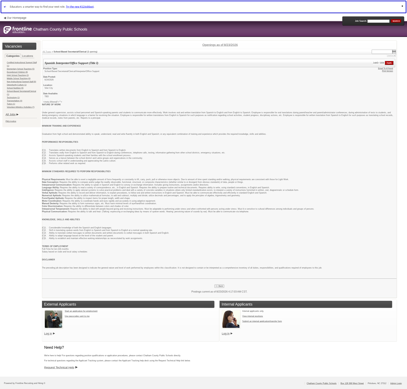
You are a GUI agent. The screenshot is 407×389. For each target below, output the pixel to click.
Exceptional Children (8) (17, 72)
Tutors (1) (11, 104)
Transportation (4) (14, 101)
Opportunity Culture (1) (17, 85)
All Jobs (11, 114)
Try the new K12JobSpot (80, 6)
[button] (403, 7)
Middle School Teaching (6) (19, 78)
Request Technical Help (59, 367)
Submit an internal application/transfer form (262, 321)
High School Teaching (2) (18, 75)
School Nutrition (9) (15, 88)
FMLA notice (11, 121)
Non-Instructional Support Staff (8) (21, 82)
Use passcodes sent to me (77, 316)
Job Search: (361, 21)
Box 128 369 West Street (352, 383)
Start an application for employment (81, 311)
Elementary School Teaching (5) (20, 69)
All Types (47, 51)
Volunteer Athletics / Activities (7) (20, 107)
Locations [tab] (27, 56)
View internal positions (252, 316)
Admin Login (396, 383)
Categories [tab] (13, 56)
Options (390, 55)
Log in (48, 333)
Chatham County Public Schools (322, 383)
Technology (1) (13, 97)
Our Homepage (16, 17)
